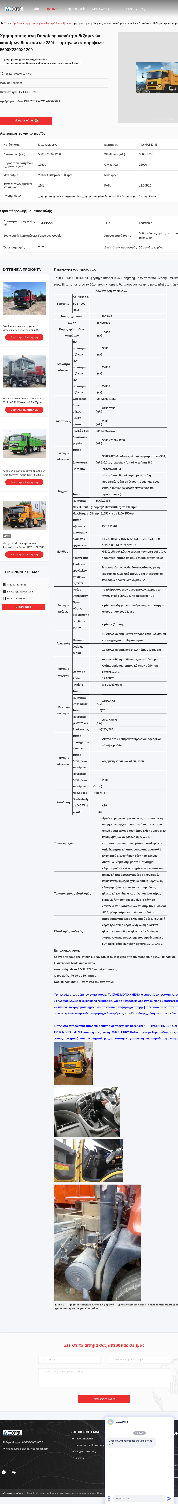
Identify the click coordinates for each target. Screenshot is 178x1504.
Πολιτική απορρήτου (12, 1493)
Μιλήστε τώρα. (24, 120)
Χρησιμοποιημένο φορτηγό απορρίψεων (48, 23)
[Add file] (109, 1498)
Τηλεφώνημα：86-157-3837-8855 (24, 1442)
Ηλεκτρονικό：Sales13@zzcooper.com (26, 1448)
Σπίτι (35, 9)
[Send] (169, 1498)
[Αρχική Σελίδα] (14, 8)
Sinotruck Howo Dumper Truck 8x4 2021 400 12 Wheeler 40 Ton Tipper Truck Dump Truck (22, 402)
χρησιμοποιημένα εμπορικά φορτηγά (92, 1304)
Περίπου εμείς (75, 9)
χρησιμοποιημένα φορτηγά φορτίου (76, 1308)
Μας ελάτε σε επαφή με (101, 10)
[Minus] (169, 1422)
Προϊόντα (52, 9)
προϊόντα (18, 23)
